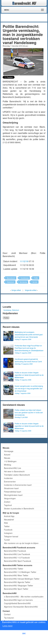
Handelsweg (25, 278)
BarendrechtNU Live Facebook (17, 554)
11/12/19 (24, 261)
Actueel (7, 454)
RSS (6, 523)
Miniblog (7, 464)
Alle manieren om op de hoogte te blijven (21, 543)
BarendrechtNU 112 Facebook (17, 557)
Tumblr (7, 539)
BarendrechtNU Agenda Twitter (17, 582)
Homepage (8, 451)
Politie (36, 278)
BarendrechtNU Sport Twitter (16, 589)
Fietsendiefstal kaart (12, 491)
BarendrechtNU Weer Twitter (16, 575)
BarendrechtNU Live (12, 468)
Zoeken (7, 501)
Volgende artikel (31, 290)
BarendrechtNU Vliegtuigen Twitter (18, 585)
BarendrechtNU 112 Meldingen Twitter (20, 572)
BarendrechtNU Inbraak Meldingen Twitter (21, 578)
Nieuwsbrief (9, 519)
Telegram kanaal (11, 536)
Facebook (8, 529)
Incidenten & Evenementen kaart (18, 485)
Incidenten (8, 478)
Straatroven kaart (11, 488)
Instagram (8, 533)
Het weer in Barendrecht (14, 471)
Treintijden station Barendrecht (17, 474)
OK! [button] (24, 633)
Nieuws (7, 458)
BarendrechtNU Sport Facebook (17, 561)
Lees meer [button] (8, 626)
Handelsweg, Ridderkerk (11, 310)
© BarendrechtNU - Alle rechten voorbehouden (23, 596)
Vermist (34, 282)
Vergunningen (10, 498)
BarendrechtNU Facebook (15, 550)
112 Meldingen (10, 461)
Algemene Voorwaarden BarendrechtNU (21, 606)
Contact (7, 614)
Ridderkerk (10, 282)
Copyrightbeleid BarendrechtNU (17, 603)
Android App (9, 516)
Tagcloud (8, 505)
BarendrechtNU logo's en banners (18, 600)
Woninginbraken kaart (13, 495)
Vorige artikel (16, 290)
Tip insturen (9, 617)
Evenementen (10, 481)
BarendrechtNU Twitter (13, 568)
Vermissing (23, 282)
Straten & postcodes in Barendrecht (19, 508)
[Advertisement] (25, 17)
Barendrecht (11, 278)
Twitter (7, 526)
